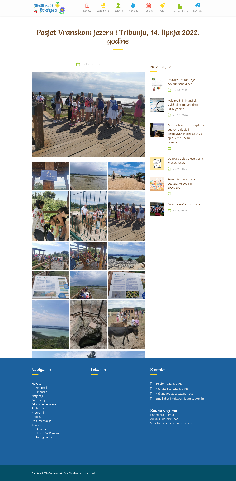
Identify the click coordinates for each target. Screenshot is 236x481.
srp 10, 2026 (180, 115)
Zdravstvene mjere (44, 404)
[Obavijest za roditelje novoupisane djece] (157, 85)
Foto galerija (44, 437)
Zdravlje (119, 10)
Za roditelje (103, 10)
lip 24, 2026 (180, 169)
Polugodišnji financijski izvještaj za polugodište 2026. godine (183, 105)
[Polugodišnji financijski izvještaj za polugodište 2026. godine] (157, 105)
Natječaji (41, 388)
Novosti (87, 10)
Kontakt (197, 10)
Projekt (162, 10)
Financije (41, 392)
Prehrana (133, 10)
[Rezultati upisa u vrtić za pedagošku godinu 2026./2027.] (157, 184)
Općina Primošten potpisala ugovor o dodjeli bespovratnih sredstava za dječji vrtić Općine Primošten (186, 134)
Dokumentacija (180, 11)
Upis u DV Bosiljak (47, 433)
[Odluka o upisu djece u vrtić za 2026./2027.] (157, 163)
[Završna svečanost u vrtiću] (157, 209)
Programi (148, 10)
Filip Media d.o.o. (90, 473)
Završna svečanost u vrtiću (185, 204)
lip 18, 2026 (180, 210)
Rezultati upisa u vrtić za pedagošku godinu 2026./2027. (183, 183)
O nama (41, 429)
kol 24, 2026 (180, 90)
